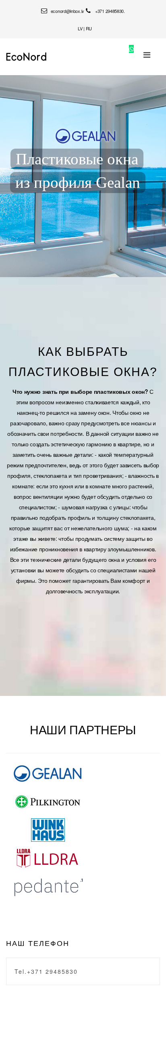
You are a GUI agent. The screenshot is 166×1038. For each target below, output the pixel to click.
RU (89, 28)
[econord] (26, 57)
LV (80, 28)
